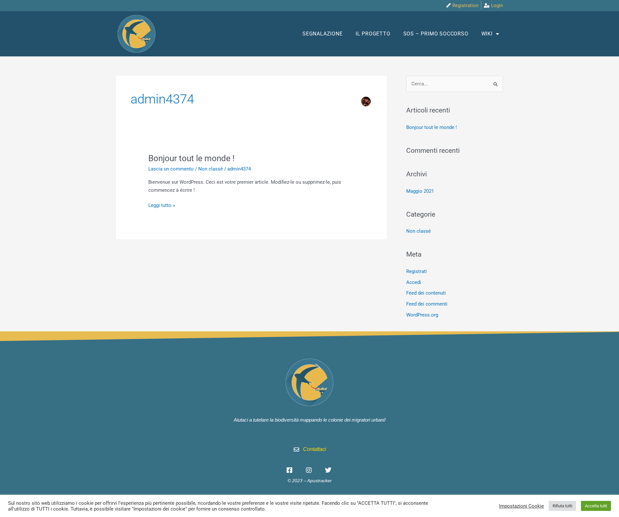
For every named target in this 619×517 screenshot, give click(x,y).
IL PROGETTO (373, 34)
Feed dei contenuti (426, 293)
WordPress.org (422, 315)
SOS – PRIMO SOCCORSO (435, 34)
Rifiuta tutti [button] (562, 505)
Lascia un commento (171, 169)
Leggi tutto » (161, 204)
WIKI (487, 34)
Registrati (416, 271)
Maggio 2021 (420, 191)
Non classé (210, 169)
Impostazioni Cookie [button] (521, 506)
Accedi (413, 282)
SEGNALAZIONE (322, 34)
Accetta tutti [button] (596, 505)
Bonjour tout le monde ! (191, 158)
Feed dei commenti (426, 304)
